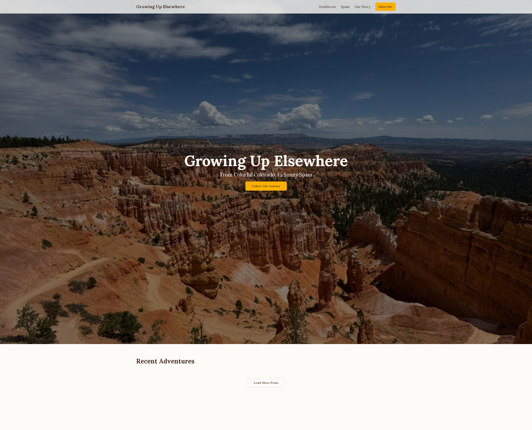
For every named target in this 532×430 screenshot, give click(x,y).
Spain (345, 7)
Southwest (327, 7)
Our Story (362, 7)
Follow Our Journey (266, 186)
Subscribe (385, 7)
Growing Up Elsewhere (160, 6)
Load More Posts (266, 383)
